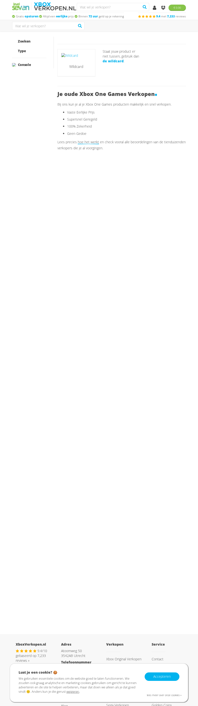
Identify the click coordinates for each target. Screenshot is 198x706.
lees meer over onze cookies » (164, 695)
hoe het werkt (88, 142)
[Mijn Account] (155, 8)
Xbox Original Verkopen (123, 659)
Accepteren (162, 676)
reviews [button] (171, 16)
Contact (157, 659)
